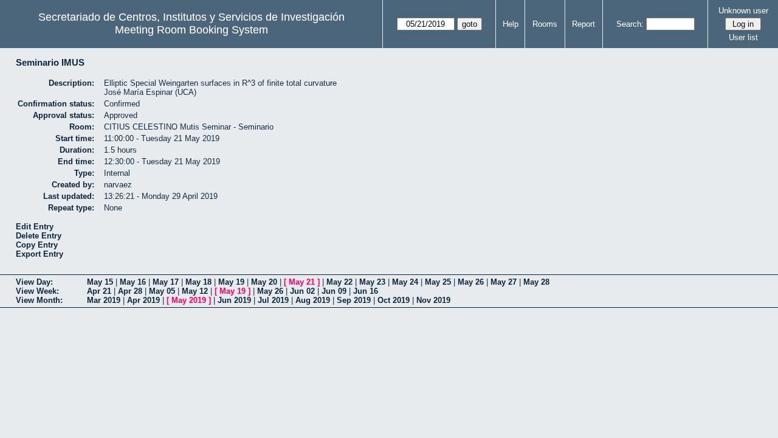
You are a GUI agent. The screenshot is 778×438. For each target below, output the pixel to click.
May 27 (504, 282)
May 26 (471, 282)
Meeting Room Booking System (191, 30)
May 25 (438, 282)
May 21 (302, 282)
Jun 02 (302, 291)
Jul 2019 (273, 300)
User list (743, 37)
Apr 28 (130, 291)
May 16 (133, 282)
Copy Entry (37, 244)
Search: (630, 24)
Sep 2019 (354, 300)
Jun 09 (334, 291)
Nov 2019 (433, 300)
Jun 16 (365, 291)
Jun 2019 (234, 300)
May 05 (162, 291)
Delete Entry (38, 235)
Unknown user (743, 10)
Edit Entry (34, 226)
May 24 (405, 282)
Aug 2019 (312, 300)
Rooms (544, 24)
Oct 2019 (393, 300)
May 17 (166, 282)
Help (510, 24)
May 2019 (188, 300)
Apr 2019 (143, 300)
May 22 (339, 282)
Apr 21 (99, 291)
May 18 (198, 282)
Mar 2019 (103, 300)
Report (583, 24)
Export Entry (39, 254)
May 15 (100, 282)
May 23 (372, 282)
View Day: (34, 282)
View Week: (37, 291)
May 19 (231, 282)
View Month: (39, 300)
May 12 (195, 291)
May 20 (264, 282)
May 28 (536, 282)
